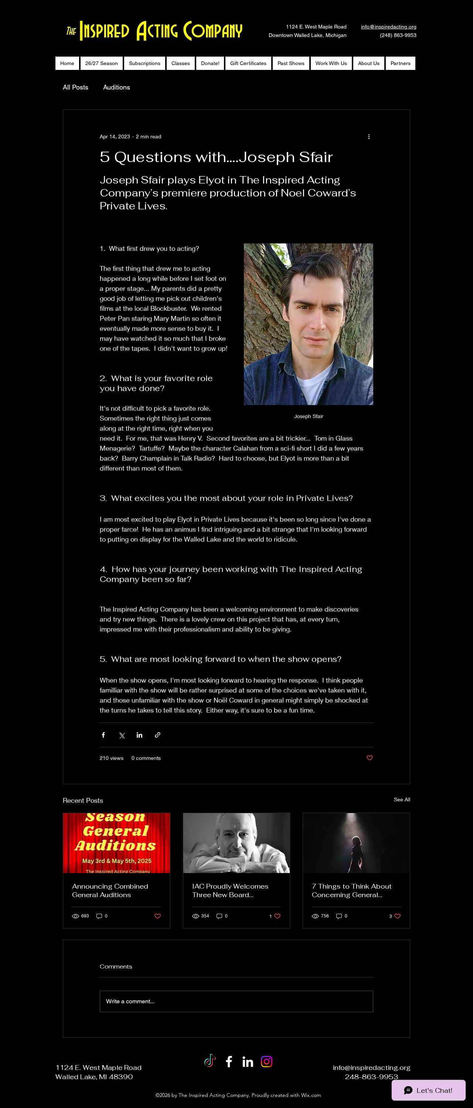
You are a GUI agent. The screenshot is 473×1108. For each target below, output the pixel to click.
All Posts (75, 87)
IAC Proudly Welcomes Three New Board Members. (230, 890)
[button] (369, 63)
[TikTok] (210, 1061)
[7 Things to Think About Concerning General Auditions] (356, 843)
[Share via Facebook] (103, 734)
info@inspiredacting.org (388, 27)
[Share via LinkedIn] (139, 734)
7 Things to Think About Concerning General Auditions (352, 890)
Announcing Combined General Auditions (110, 890)
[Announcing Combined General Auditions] (116, 843)
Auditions (116, 87)
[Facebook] (228, 1061)
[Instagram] (266, 1061)
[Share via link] (157, 734)
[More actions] (368, 136)
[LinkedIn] (247, 1061)
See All (402, 799)
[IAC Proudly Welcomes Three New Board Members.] (236, 843)
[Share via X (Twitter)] (121, 734)
